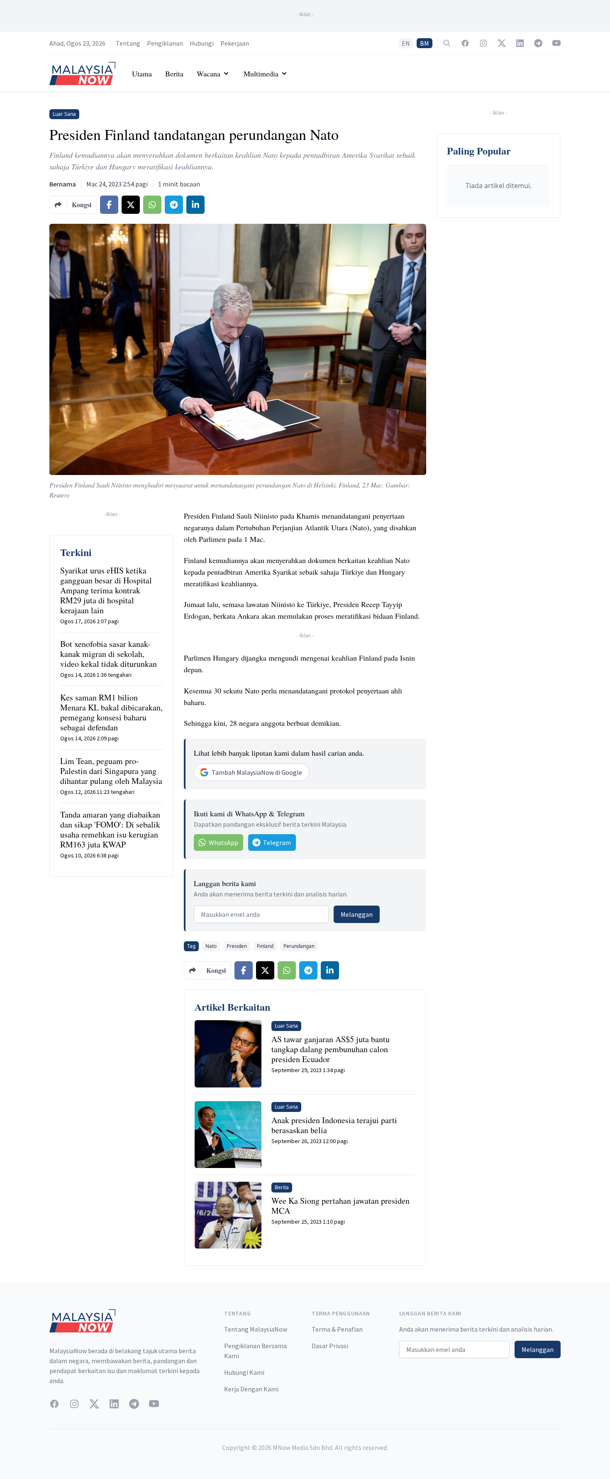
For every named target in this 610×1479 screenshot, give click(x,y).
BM (424, 43)
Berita (174, 73)
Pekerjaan (234, 43)
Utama (142, 73)
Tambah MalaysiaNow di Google (257, 772)
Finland (265, 946)
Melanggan (357, 914)
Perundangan (299, 946)
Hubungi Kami (244, 1372)
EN (406, 43)
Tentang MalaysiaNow (255, 1329)
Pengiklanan (165, 43)
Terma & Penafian (337, 1329)
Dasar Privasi (330, 1346)
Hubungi (202, 43)
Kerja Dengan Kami (251, 1389)
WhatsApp (223, 842)
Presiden (237, 946)
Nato (211, 946)
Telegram (277, 842)
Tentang (128, 43)
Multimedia (261, 73)
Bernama (62, 184)
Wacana (208, 73)
